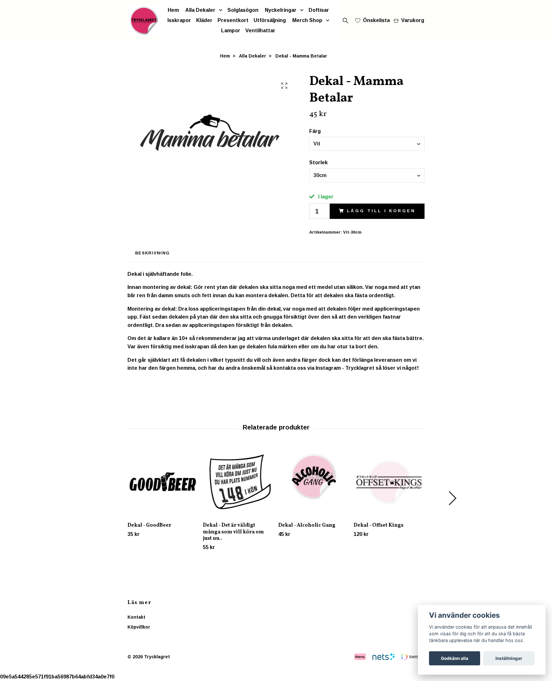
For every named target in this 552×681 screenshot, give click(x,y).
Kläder (204, 20)
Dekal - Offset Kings (378, 525)
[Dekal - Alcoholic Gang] (313, 481)
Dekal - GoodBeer (149, 525)
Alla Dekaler (200, 10)
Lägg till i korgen (381, 210)
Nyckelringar (280, 10)
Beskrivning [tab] (152, 253)
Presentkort (233, 20)
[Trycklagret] (144, 20)
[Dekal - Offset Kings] (389, 481)
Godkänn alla (454, 658)
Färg (315, 131)
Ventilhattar (260, 30)
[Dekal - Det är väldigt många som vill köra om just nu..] (238, 481)
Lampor (230, 30)
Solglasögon (242, 10)
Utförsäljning (270, 20)
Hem (173, 10)
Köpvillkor (138, 627)
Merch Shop (307, 20)
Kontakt (136, 617)
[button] (452, 498)
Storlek (318, 162)
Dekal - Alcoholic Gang (306, 525)
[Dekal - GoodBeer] (162, 481)
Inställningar (508, 658)
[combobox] (367, 144)
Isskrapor (179, 20)
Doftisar (319, 10)
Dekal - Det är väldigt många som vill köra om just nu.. (233, 532)
